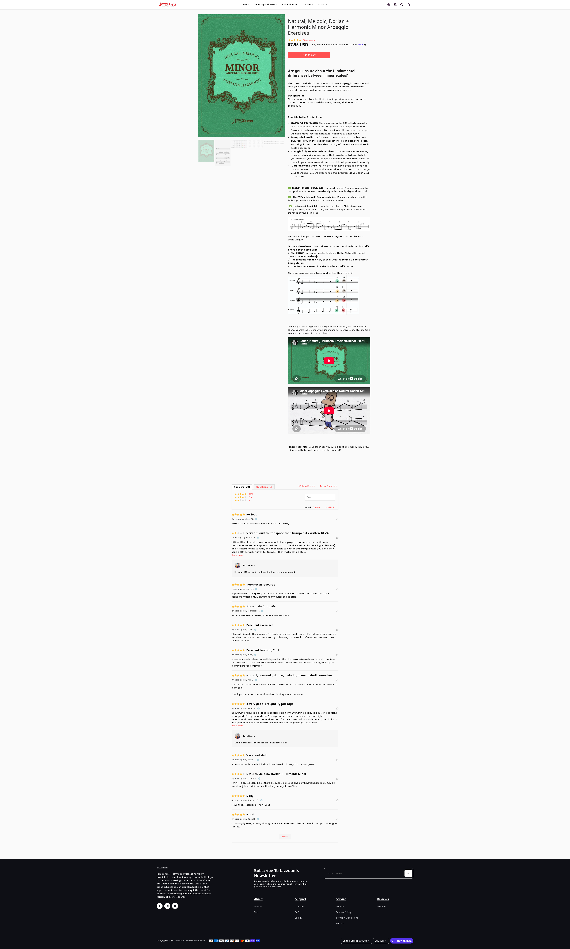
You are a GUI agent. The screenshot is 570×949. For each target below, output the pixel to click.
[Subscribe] (408, 873)
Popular (316, 507)
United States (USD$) (355, 940)
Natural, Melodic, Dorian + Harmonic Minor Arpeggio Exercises (318, 27)
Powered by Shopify (195, 941)
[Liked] (337, 519)
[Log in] (395, 5)
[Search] (402, 5)
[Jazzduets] (177, 4)
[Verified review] (256, 519)
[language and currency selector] (389, 5)
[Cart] (408, 5)
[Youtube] (175, 906)
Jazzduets (162, 867)
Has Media (330, 507)
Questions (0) (264, 486)
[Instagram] (167, 906)
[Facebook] (160, 906)
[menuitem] (245, 4)
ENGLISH (379, 940)
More (285, 836)
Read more (237, 555)
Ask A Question (328, 486)
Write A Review (307, 486)
